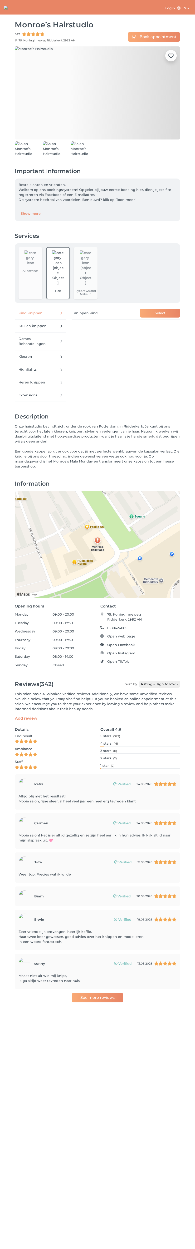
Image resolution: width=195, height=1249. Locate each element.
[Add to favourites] (171, 55)
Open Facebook (121, 645)
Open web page (121, 636)
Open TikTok (118, 661)
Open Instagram (121, 653)
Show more (31, 213)
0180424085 (117, 628)
